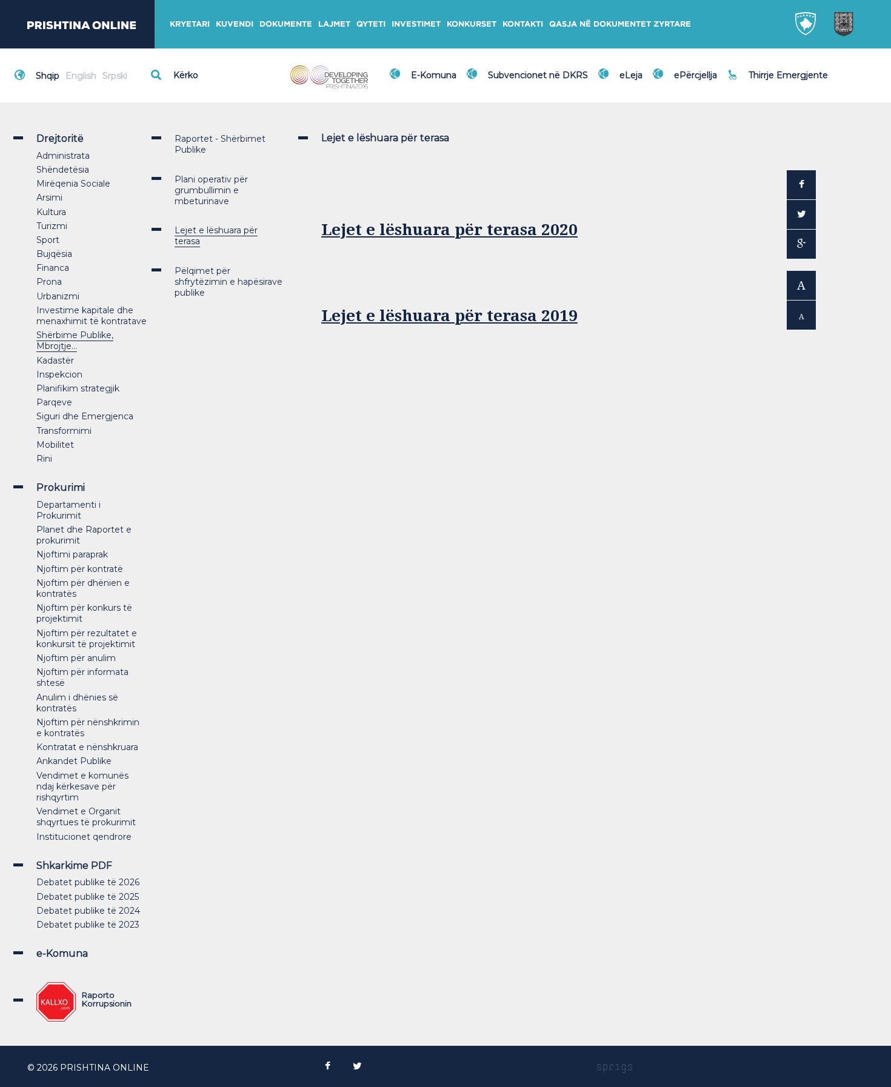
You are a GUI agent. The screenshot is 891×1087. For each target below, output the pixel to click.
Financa (52, 267)
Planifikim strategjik (77, 388)
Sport (47, 239)
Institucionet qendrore (84, 836)
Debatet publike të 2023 (87, 924)
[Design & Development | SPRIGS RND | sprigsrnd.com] (614, 1067)
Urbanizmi (57, 296)
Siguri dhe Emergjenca (84, 416)
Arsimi (49, 197)
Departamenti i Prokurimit (68, 510)
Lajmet (334, 23)
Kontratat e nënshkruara (87, 747)
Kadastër (55, 360)
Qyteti (370, 23)
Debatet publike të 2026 (87, 882)
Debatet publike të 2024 (88, 910)
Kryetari (190, 23)
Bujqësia (54, 253)
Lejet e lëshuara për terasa (216, 236)
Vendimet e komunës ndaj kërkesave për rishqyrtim (82, 786)
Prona (49, 281)
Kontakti (522, 23)
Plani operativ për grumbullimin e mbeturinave (211, 190)
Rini (44, 458)
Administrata (63, 155)
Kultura (51, 212)
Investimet (416, 23)
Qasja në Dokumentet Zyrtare (620, 23)
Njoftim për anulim (76, 658)
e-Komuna (62, 953)
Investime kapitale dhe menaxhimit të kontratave (91, 316)
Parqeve (54, 402)
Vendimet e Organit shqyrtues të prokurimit (86, 817)
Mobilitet (55, 444)
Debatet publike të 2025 (87, 896)
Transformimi (64, 430)
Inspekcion (59, 374)
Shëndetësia (62, 169)
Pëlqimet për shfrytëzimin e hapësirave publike (228, 281)
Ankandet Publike (74, 761)
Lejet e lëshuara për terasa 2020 (449, 230)
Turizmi (51, 226)
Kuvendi (234, 23)
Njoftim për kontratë (79, 568)
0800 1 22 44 (779, 81)
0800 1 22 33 (778, 67)
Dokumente (285, 23)
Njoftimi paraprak (72, 554)
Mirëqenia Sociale (73, 183)
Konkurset (471, 23)
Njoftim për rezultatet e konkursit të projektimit (86, 639)
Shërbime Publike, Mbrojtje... (74, 340)
